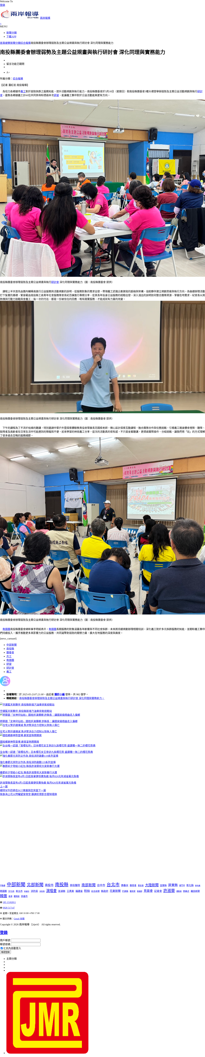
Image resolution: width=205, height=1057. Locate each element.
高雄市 (24, 896)
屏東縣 (173, 885)
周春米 (124, 885)
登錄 (2, 5)
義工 (23, 91)
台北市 (113, 884)
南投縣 (10, 648)
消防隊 (42, 891)
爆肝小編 (59, 694)
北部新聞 (35, 884)
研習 (56, 95)
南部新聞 (89, 885)
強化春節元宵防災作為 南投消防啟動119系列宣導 (28, 762)
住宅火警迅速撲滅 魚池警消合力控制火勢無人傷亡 (28, 731)
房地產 (197, 885)
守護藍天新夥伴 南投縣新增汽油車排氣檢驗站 (26, 711)
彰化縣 (190, 885)
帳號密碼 (5, 944)
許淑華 (169, 890)
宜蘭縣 (163, 885)
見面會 (148, 891)
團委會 (10, 652)
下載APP (11, 36)
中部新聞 (11, 644)
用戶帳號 (5, 940)
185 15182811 (9, 902)
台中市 (101, 885)
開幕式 (186, 891)
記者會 (158, 891)
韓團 (3, 896)
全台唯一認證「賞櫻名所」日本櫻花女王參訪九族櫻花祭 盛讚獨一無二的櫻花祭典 (46, 752)
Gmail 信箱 (19, 918)
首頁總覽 (5, 43)
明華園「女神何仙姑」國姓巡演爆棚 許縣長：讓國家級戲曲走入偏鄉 (39, 721)
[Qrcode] (47, 1053)
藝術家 (132, 891)
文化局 (11, 891)
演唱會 (51, 891)
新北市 (19, 891)
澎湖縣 (61, 891)
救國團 (6, 629)
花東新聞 (115, 891)
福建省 (79, 891)
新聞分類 (11, 32)
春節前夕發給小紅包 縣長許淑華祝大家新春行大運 (28, 772)
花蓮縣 (125, 891)
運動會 (179, 891)
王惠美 (70, 891)
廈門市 (182, 885)
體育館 (17, 896)
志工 (9, 656)
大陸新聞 (152, 885)
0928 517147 (9, 908)
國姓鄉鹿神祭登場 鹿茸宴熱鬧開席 (19, 741)
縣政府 (104, 891)
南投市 (49, 885)
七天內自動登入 (12, 948)
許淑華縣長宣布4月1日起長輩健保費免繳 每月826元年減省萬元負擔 (38, 782)
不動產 (2, 885)
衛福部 (139, 891)
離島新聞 (195, 891)
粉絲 (87, 891)
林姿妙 (26, 891)
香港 (10, 896)
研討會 (55, 282)
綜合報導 (25, 43)
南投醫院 (75, 885)
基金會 (141, 885)
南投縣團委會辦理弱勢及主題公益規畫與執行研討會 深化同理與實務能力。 (61, 698)
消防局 (34, 891)
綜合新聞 (95, 891)
